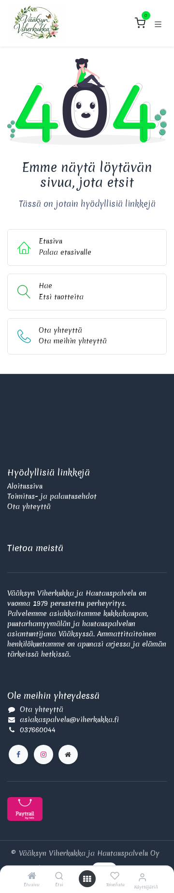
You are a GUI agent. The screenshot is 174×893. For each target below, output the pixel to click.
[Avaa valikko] (87, 879)
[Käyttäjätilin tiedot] (142, 877)
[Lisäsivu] (68, 754)
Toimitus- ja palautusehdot (52, 496)
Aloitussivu (25, 486)
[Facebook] (18, 754)
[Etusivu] (32, 876)
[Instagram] (43, 754)
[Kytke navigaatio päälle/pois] (158, 23)
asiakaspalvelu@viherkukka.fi (69, 719)
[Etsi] (59, 876)
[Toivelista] (114, 876)
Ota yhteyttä (29, 506)
